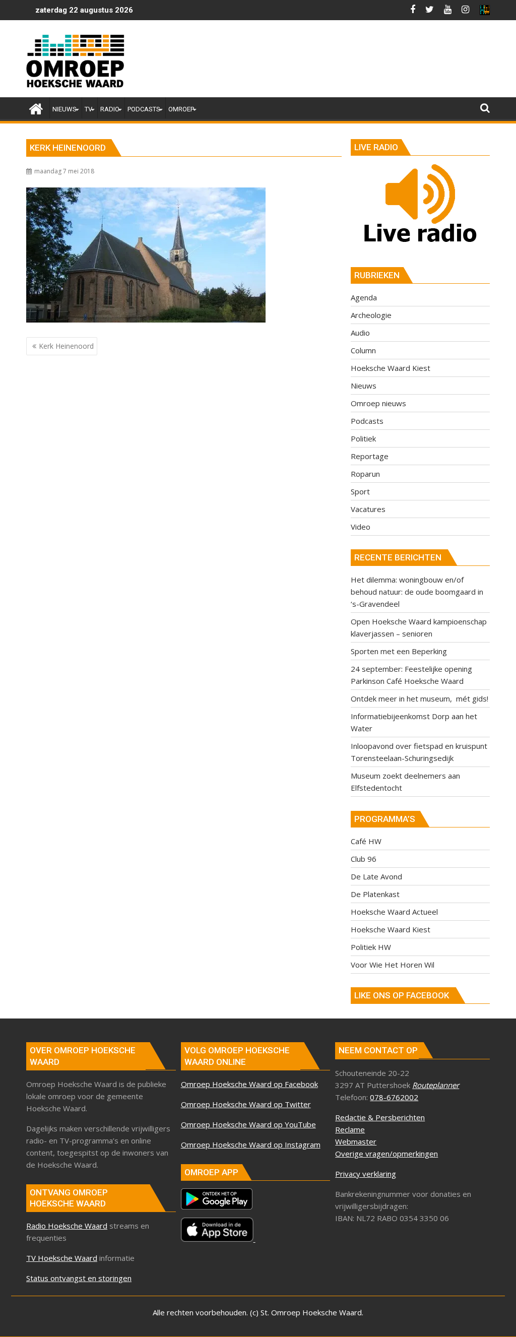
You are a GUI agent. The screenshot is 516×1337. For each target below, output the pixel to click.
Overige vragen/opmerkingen (386, 1154)
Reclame (350, 1129)
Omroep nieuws (378, 403)
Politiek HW (371, 947)
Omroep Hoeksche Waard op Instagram (250, 1144)
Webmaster (355, 1141)
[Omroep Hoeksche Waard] (36, 107)
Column (363, 350)
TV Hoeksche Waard (61, 1258)
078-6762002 (394, 1097)
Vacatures (368, 509)
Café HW (366, 841)
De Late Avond (376, 876)
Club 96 (363, 859)
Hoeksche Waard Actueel (394, 912)
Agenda (364, 297)
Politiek (363, 438)
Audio (360, 333)
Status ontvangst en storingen (79, 1278)
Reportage (370, 456)
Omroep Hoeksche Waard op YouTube (248, 1124)
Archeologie (371, 315)
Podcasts (367, 421)
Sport (360, 491)
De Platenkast (375, 894)
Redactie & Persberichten (380, 1117)
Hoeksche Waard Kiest (390, 368)
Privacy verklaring (365, 1174)
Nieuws (363, 385)
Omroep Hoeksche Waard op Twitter (246, 1104)
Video (360, 527)
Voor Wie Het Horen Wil (392, 965)
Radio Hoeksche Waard (66, 1226)
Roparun (365, 474)
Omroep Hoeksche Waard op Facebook (249, 1084)
